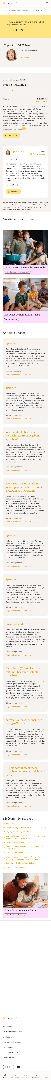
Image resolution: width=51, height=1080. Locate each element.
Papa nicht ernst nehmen (16, 867)
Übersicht (9, 90)
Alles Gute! (10, 823)
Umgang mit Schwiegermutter (18, 832)
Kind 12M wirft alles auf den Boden (20, 863)
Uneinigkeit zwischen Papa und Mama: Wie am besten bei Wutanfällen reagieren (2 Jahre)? (24, 858)
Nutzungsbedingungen (12, 1042)
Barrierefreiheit (9, 1058)
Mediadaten (7, 1037)
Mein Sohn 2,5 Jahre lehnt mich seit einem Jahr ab (26, 827)
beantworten (13, 135)
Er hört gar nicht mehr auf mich (18, 852)
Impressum (7, 1026)
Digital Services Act (10, 1052)
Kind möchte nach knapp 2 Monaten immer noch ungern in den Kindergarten (25, 837)
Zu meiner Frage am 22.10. (16, 842)
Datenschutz (8, 1047)
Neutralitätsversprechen (12, 1032)
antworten (15, 191)
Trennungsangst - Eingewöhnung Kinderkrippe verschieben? (24, 847)
